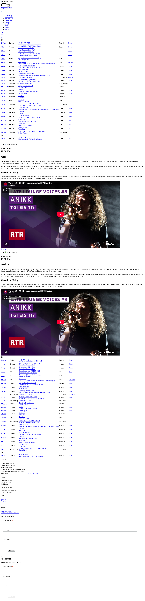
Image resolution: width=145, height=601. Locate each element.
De (2, 32)
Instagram (4, 499)
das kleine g (8, 20)
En (2, 34)
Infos (6, 26)
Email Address (8, 520)
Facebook (71, 63)
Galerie (7, 27)
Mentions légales (6, 511)
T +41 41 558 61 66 (32, 473)
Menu (10, 8)
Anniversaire (9, 18)
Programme (4, 8)
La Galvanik (9, 17)
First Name (6, 530)
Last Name (6, 540)
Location (7, 24)
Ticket (70, 43)
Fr (1, 36)
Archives (7, 29)
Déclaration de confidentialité (10, 513)
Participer (8, 22)
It (1, 38)
